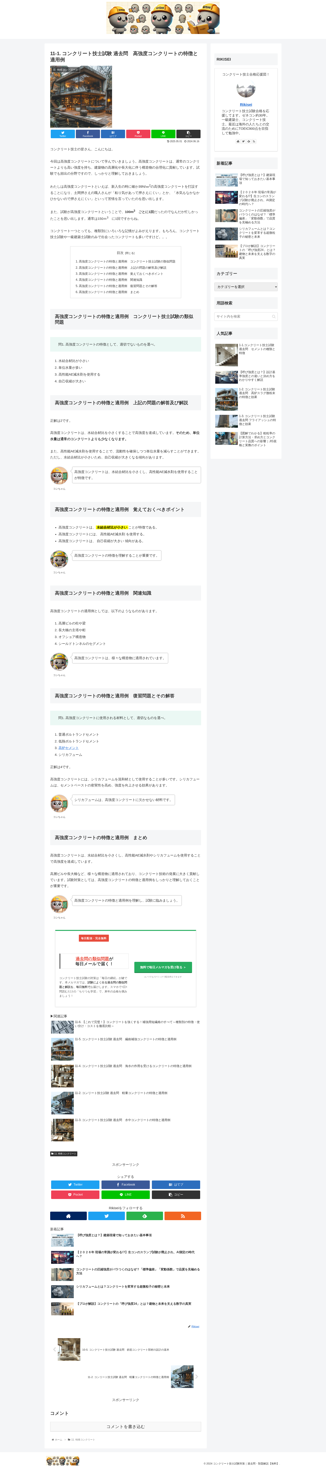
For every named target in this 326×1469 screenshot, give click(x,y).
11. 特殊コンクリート (65, 1153)
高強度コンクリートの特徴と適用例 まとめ (109, 292)
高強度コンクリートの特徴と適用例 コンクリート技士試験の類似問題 (127, 261)
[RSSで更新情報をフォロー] (183, 1216)
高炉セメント (68, 748)
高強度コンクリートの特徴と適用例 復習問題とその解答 (118, 286)
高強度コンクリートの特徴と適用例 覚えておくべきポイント (121, 273)
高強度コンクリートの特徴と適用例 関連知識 (110, 279)
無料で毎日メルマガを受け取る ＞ (163, 967)
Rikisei (246, 105)
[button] (274, 316)
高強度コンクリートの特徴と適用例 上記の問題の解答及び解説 (122, 267)
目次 (120, 253)
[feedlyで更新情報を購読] (144, 1216)
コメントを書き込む (125, 1426)
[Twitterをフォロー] (106, 1216)
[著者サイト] (68, 1216)
